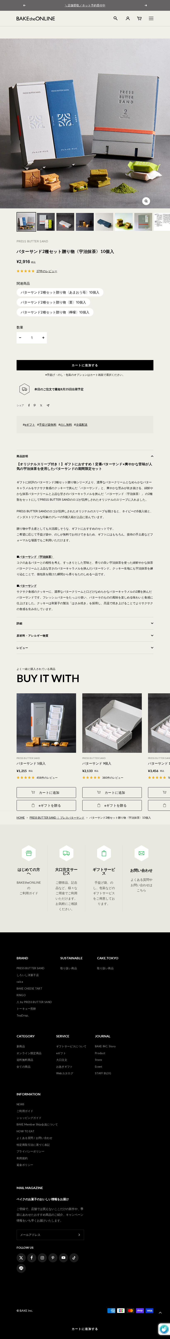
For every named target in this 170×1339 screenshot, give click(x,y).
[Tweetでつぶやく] (41, 405)
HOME (21, 817)
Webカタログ (64, 1073)
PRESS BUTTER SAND (31, 968)
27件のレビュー (46, 271)
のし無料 (66, 424)
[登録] (79, 1235)
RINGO (21, 995)
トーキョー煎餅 (26, 1008)
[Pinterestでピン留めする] (35, 405)
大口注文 (61, 1059)
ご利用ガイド (25, 1111)
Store (98, 1059)
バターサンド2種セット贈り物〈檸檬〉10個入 (55, 312)
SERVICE (62, 1036)
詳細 (19, 623)
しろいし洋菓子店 (28, 975)
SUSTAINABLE (71, 958)
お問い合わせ (141, 870)
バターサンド (28, 585)
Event (98, 1066)
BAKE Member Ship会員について (37, 1124)
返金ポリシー (25, 1164)
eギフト (30, 424)
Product (100, 1053)
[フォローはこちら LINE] (21, 1268)
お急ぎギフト (64, 1066)
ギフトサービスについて (71, 1046)
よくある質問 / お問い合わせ (34, 1138)
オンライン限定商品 (29, 1053)
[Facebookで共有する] (29, 405)
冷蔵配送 (81, 424)
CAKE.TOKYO (107, 958)
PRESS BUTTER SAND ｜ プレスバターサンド (57, 817)
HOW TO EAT (25, 1131)
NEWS (20, 1104)
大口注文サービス (66, 871)
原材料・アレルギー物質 (33, 635)
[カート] (139, 18)
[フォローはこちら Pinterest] (52, 1257)
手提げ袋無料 (47, 424)
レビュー (22, 647)
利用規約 (22, 1158)
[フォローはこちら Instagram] (42, 1257)
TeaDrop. (23, 1015)
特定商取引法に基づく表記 (33, 1144)
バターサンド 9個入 (96, 763)
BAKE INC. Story (105, 1046)
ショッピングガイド (29, 1117)
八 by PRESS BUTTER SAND (34, 1002)
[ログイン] (127, 18)
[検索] (116, 18)
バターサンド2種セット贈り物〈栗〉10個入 (53, 302)
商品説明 (22, 456)
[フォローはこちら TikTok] (74, 1257)
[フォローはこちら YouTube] (63, 1257)
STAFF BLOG (103, 1073)
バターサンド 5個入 (31, 763)
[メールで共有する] (48, 405)
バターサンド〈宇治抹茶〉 (36, 556)
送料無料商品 (25, 1059)
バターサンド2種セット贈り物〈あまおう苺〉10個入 (60, 292)
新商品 (21, 1046)
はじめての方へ (29, 871)
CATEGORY (26, 1036)
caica (20, 981)
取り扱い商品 (68, 968)
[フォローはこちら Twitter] (21, 1257)
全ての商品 (23, 1066)
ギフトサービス (104, 871)
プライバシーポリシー (30, 1151)
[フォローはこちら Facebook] (31, 1257)
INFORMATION (28, 1094)
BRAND (22, 958)
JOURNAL (102, 1036)
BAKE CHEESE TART (29, 988)
